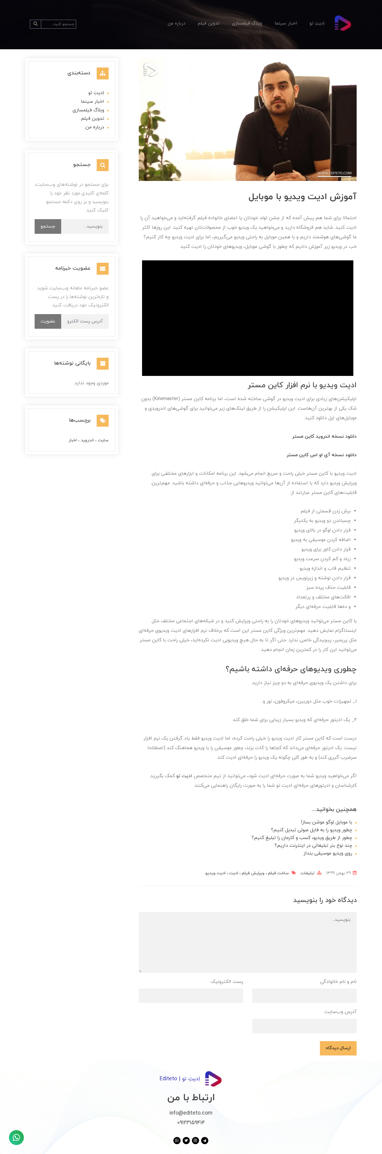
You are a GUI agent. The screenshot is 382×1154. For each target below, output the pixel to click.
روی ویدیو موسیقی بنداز (328, 853)
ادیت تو (184, 776)
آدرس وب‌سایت (340, 1012)
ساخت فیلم (278, 873)
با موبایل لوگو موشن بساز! (326, 822)
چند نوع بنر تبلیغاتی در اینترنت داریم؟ (313, 845)
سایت (103, 440)
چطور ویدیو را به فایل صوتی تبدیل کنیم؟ (311, 830)
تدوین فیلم (208, 23)
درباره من (176, 23)
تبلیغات (308, 873)
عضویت (48, 321)
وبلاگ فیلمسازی (247, 23)
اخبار (73, 440)
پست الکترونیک (227, 981)
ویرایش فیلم (252, 873)
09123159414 (191, 1123)
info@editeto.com (191, 1113)
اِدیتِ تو (316, 23)
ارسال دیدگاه (338, 1048)
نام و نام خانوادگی (338, 981)
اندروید (87, 440)
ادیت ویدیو (215, 873)
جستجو (48, 226)
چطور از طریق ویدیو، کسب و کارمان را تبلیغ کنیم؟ (302, 838)
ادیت (233, 873)
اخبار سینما (286, 23)
